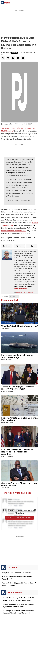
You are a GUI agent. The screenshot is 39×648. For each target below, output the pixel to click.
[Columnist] (8, 255)
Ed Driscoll (5, 52)
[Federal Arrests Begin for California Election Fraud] (19, 405)
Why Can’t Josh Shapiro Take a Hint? (19, 326)
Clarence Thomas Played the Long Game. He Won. (19, 484)
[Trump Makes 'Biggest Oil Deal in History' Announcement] (19, 374)
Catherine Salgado (8, 422)
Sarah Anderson (7, 391)
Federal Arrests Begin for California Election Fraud (19, 419)
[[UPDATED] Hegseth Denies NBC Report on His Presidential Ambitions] (19, 437)
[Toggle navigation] (36, 2)
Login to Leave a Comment (19, 518)
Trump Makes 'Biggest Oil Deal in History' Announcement (18, 387)
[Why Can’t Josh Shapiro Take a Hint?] (19, 313)
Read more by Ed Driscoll (24, 292)
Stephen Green (6, 360)
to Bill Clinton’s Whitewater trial (13, 231)
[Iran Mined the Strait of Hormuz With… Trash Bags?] (19, 342)
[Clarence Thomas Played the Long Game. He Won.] (19, 470)
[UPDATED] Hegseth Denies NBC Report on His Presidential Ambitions (18, 451)
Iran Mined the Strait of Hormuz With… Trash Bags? (17, 356)
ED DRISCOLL (14, 296)
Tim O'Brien (5, 328)
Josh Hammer (5, 488)
